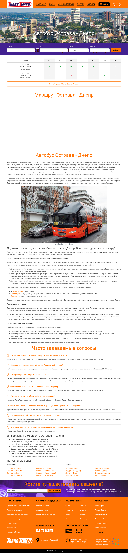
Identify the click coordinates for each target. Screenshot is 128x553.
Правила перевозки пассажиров (19, 506)
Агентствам (11, 528)
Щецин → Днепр (101, 471)
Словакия (69, 510)
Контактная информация (45, 514)
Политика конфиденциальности (19, 519)
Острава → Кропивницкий (46, 473)
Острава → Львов (13, 473)
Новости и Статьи (13, 532)
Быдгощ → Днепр (72, 475)
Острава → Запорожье (44, 475)
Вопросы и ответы (43, 506)
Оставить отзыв (42, 510)
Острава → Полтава (43, 468)
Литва (68, 514)
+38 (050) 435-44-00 (103, 544)
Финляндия (84, 519)
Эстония (69, 519)
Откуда (9, 46)
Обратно (92, 46)
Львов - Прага (100, 510)
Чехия (68, 506)
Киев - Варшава (101, 514)
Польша (83, 506)
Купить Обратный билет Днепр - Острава (64, 84)
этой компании (18, 291)
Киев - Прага (99, 506)
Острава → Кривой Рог (45, 471)
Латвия (83, 514)
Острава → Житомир (14, 471)
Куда (41, 46)
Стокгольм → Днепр (102, 473)
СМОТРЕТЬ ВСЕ (100, 533)
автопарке (16, 294)
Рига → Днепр (100, 475)
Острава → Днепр (72, 468)
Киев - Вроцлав (101, 528)
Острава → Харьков (14, 475)
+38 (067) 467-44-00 (103, 539)
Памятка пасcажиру (14, 510)
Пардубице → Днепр (73, 471)
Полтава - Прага (101, 523)
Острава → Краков (14, 468)
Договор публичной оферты (17, 514)
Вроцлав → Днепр (102, 468)
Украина (83, 510)
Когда (71, 46)
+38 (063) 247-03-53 (103, 542)
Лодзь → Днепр (72, 473)
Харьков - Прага (101, 519)
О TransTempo (12, 523)
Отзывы (14, 296)
